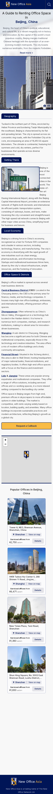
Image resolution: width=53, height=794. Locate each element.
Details (38, 541)
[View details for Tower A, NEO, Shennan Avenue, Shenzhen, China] (27, 511)
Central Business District (15, 290)
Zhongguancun (9, 311)
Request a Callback (26, 425)
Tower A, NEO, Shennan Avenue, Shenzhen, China (25, 528)
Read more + (26, 52)
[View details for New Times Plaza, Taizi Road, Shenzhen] (27, 610)
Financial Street (9, 354)
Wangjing (6, 333)
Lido (3, 375)
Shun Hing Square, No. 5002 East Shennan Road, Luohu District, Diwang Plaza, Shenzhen (26, 678)
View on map (34, 535)
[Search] (49, 4)
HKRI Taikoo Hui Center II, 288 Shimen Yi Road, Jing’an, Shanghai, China (24, 579)
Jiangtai (13, 375)
